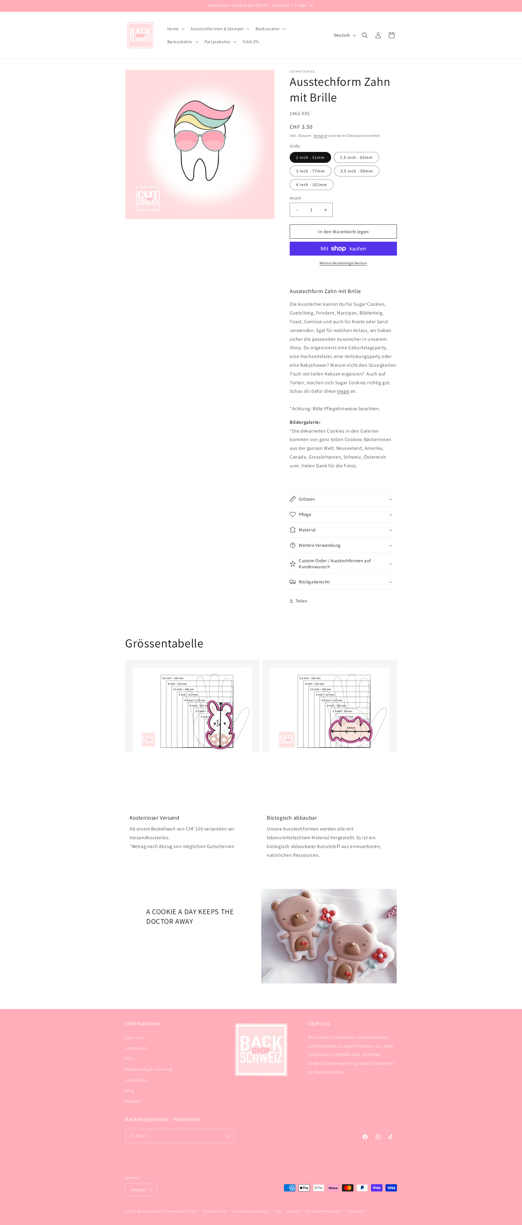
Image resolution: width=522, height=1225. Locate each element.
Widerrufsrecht (215, 1211)
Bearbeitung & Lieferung (148, 1069)
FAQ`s (131, 1058)
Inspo (343, 391)
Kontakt (133, 1101)
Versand (320, 135)
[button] (175, 28)
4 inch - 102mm (311, 184)
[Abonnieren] (227, 1136)
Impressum (136, 1048)
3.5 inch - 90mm (356, 171)
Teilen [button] (302, 601)
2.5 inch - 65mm (356, 157)
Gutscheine (136, 1080)
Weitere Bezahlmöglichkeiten (343, 263)
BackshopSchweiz (151, 1211)
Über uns (134, 1037)
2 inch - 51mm (310, 157)
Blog (129, 1090)
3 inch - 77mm (310, 171)
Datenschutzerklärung (251, 1211)
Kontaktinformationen (324, 1211)
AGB (278, 1211)
